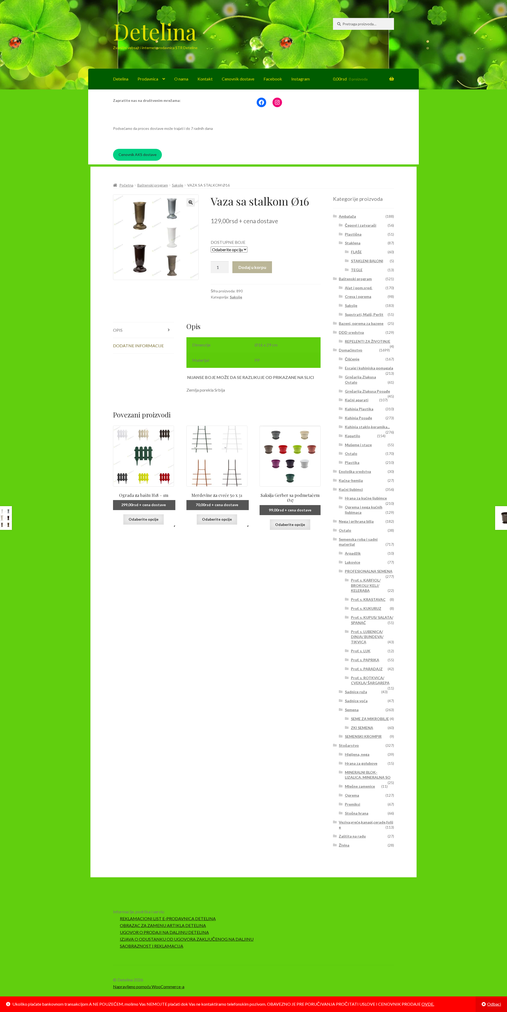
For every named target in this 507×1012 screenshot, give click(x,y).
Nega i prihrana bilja (356, 521)
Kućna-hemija (351, 480)
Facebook (273, 78)
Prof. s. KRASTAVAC (368, 599)
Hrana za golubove (361, 763)
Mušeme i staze (358, 445)
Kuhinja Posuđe (358, 418)
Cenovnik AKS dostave (138, 154)
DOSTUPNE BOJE (228, 242)
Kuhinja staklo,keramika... (367, 427)
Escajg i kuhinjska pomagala (369, 368)
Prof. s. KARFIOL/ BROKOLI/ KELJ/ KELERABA (366, 585)
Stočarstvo (349, 745)
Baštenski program (152, 185)
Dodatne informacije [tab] (138, 345)
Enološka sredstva (355, 471)
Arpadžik (353, 553)
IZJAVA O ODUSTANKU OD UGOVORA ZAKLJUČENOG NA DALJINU (186, 939)
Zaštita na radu (352, 836)
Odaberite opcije (143, 519)
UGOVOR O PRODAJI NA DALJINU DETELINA (164, 932)
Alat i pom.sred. (358, 288)
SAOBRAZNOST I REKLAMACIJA (151, 945)
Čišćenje (352, 359)
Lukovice (352, 562)
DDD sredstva (351, 332)
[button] (190, 202)
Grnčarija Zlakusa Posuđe (367, 391)
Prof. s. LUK (360, 651)
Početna (126, 185)
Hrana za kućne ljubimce (366, 498)
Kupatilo (352, 436)
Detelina (154, 31)
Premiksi (352, 804)
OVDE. (427, 1003)
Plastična (353, 234)
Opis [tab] (118, 329)
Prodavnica (148, 78)
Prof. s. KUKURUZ (366, 608)
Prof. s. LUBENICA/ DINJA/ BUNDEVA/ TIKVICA (367, 636)
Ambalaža (347, 216)
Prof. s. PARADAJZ (367, 669)
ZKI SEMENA (362, 727)
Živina (344, 845)
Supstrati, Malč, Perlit (364, 314)
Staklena (352, 243)
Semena (352, 709)
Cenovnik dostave (238, 78)
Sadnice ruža (356, 692)
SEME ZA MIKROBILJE (370, 718)
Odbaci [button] (494, 1003)
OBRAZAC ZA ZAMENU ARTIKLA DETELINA (163, 925)
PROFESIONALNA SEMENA (368, 571)
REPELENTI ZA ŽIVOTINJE (367, 341)
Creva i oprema (358, 296)
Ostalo (351, 453)
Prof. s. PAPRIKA (365, 660)
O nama (181, 78)
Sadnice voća (356, 701)
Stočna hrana (356, 813)
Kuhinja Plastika (359, 409)
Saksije (177, 185)
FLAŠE (356, 252)
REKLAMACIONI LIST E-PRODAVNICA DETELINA (168, 918)
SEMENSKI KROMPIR (363, 736)
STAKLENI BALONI (367, 261)
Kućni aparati (356, 400)
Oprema (352, 795)
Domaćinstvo (350, 350)
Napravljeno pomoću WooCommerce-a (148, 986)
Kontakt (205, 78)
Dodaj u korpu (252, 267)
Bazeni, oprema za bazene (361, 323)
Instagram (300, 78)
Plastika (352, 462)
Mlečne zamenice (360, 786)
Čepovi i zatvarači (360, 225)
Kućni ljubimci (351, 489)
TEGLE (357, 270)
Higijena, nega (357, 754)
